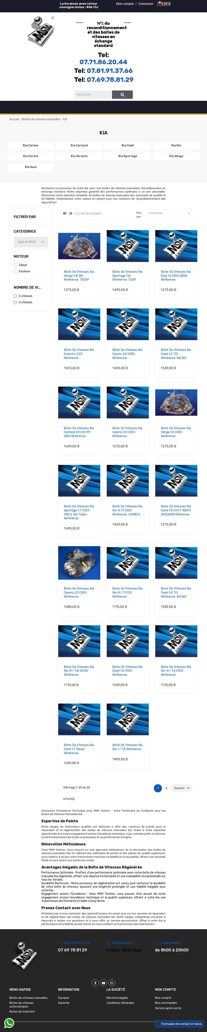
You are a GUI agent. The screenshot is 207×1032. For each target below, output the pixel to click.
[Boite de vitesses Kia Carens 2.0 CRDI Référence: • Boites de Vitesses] (128, 402)
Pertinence (170, 213)
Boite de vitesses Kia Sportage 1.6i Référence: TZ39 (127, 276)
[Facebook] (95, 982)
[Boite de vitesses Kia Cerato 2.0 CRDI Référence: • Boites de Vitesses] (128, 324)
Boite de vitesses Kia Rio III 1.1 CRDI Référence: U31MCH (127, 510)
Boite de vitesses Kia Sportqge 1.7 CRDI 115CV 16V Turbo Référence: (79, 512)
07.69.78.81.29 (110, 79)
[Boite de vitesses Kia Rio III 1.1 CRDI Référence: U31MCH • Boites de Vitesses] (128, 480)
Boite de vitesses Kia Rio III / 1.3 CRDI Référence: (176, 671)
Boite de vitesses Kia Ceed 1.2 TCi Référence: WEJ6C (176, 354)
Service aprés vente (168, 1008)
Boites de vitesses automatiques (22, 1004)
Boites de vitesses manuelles (29, 998)
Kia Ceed (128, 145)
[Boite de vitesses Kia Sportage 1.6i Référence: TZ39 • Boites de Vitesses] (128, 246)
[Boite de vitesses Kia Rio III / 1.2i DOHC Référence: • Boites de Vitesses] (79, 641)
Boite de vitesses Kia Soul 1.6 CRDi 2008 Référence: (176, 276)
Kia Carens (30, 145)
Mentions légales (117, 998)
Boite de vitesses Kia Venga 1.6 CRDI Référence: (176, 432)
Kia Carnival (79, 145)
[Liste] (70, 213)
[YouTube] (103, 982)
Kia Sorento (79, 156)
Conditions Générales (120, 1003)
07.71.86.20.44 (103, 62)
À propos (63, 998)
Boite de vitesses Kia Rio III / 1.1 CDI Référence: (127, 592)
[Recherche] (122, 94)
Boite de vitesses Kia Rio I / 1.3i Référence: (127, 747)
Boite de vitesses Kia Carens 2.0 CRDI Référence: (127, 432)
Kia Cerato (30, 156)
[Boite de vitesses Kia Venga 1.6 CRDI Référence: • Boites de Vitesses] (176, 402)
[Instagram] (111, 982)
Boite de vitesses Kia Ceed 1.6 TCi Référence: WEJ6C (176, 592)
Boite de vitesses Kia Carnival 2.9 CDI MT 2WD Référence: (79, 432)
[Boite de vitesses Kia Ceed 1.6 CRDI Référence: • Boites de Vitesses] (128, 641)
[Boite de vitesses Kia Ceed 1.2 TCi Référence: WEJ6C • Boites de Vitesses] (176, 324)
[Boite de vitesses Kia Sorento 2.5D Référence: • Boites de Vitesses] (79, 324)
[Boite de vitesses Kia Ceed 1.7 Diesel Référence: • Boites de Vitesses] (79, 719)
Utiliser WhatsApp (124, 950)
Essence (24, 271)
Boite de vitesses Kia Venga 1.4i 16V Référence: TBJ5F (79, 276)
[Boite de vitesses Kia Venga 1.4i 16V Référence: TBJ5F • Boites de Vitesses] (79, 246)
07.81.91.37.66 (110, 70)
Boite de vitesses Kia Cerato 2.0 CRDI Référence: (127, 354)
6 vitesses (25, 302)
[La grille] (64, 213)
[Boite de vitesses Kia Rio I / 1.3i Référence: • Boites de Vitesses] (128, 719)
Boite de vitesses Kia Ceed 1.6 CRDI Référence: (127, 671)
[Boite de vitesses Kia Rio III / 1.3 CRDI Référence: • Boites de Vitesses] (176, 641)
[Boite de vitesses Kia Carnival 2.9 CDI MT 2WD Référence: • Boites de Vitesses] (79, 402)
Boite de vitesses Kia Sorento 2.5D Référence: (79, 354)
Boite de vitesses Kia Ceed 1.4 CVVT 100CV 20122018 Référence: (176, 510)
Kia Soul (30, 167)
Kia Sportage (127, 156)
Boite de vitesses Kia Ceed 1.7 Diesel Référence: (79, 749)
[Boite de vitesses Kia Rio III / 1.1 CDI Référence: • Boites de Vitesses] (128, 563)
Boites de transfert (22, 1011)
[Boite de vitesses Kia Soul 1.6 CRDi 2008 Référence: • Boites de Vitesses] (176, 246)
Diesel (23, 265)
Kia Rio (176, 145)
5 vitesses (25, 296)
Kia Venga (176, 156)
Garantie (64, 1003)
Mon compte (163, 998)
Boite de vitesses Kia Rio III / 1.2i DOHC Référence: (79, 671)
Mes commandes (166, 1003)
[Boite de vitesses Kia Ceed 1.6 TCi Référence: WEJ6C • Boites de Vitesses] (176, 563)
